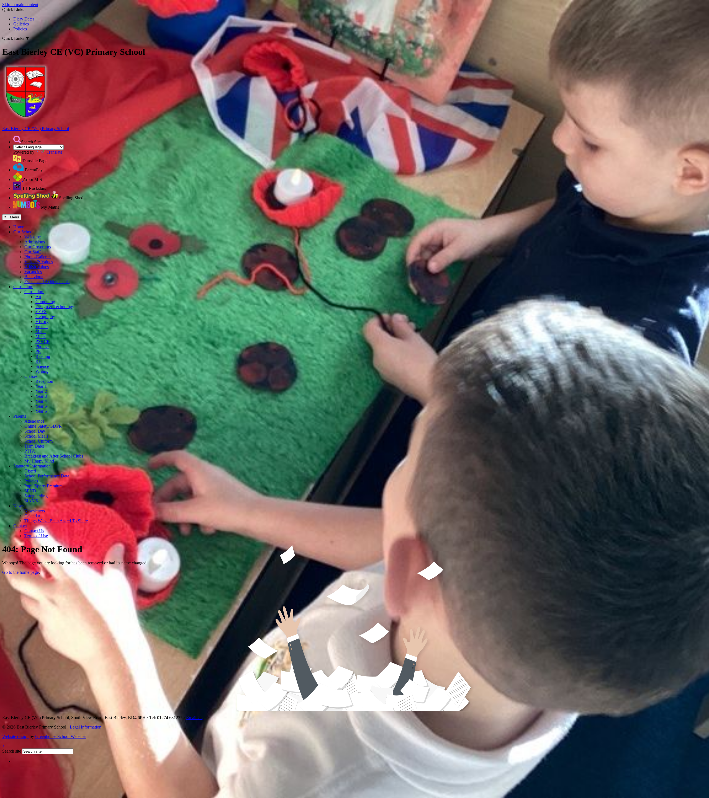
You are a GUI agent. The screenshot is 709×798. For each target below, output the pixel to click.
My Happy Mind (39, 461)
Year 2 (41, 391)
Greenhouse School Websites (60, 736)
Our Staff (32, 251)
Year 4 (41, 401)
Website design (15, 736)
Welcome (32, 236)
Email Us (194, 717)
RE (38, 361)
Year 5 (41, 406)
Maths (40, 331)
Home (18, 226)
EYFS (41, 311)
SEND (30, 491)
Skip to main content (20, 4)
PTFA (29, 451)
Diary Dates (23, 19)
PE (38, 351)
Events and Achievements (47, 281)
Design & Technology (54, 306)
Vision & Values (38, 261)
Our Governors (37, 246)
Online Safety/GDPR (43, 426)
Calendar (32, 515)
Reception (44, 381)
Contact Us (34, 530)
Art (38, 296)
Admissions (34, 241)
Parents (19, 416)
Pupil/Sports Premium (43, 486)
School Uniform (38, 441)
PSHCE (42, 341)
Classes (30, 376)
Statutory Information (32, 466)
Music (40, 336)
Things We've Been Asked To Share (56, 520)
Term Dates (34, 446)
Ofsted (30, 471)
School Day (34, 431)
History (41, 321)
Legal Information (85, 727)
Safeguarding (36, 496)
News (18, 505)
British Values (36, 266)
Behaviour (33, 276)
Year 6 (41, 411)
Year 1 (41, 386)
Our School (23, 231)
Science (42, 366)
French (41, 326)
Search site (11, 751)
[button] (17, 139)
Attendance (34, 421)
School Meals (36, 436)
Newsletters (34, 510)
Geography (45, 316)
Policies (20, 29)
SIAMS (31, 501)
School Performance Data (46, 476)
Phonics (42, 346)
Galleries (21, 24)
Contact (20, 525)
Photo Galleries (37, 256)
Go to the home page (20, 572)
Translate (54, 152)
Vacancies (33, 271)
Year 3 (41, 396)
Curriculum (23, 286)
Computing (45, 301)
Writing (41, 371)
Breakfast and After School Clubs (53, 456)
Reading (42, 356)
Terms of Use (36, 535)
